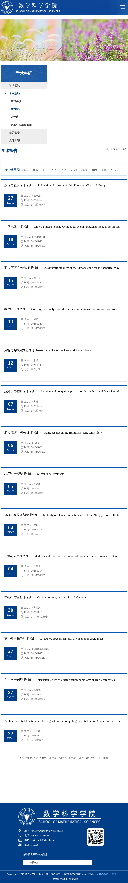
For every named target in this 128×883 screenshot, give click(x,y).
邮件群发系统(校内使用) (36, 854)
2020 (84, 170)
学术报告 (16, 109)
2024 (45, 170)
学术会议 (16, 101)
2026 (25, 170)
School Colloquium (21, 124)
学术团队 (14, 85)
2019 (94, 170)
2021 (74, 170)
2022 (64, 170)
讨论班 (15, 116)
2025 (35, 170)
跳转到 (106, 757)
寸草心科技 (102, 874)
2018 (104, 170)
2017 (113, 170)
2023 (55, 170)
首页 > (114, 149)
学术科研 (24, 73)
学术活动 (14, 93)
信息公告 (14, 132)
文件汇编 (14, 140)
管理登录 (115, 874)
